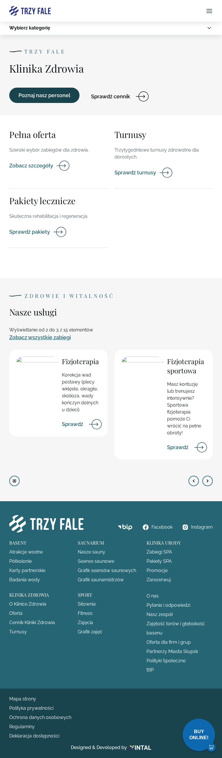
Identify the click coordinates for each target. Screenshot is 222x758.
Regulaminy (22, 726)
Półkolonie (20, 561)
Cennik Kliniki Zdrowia (32, 622)
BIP (150, 670)
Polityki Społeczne (166, 660)
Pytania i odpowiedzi (168, 605)
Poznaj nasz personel (44, 95)
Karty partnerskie (27, 570)
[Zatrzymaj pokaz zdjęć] (14, 481)
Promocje (157, 570)
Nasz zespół (160, 614)
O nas (153, 596)
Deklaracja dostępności (34, 736)
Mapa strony (22, 699)
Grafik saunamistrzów (101, 579)
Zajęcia (85, 622)
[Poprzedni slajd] (193, 481)
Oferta (16, 613)
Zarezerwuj (159, 579)
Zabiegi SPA (159, 552)
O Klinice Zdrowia (27, 604)
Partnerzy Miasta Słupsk (172, 651)
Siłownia (87, 604)
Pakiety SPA (159, 561)
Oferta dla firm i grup (169, 642)
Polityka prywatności (31, 708)
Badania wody (24, 579)
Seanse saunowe (96, 561)
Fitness (85, 613)
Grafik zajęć (90, 632)
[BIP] (125, 527)
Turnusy (18, 632)
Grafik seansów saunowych (107, 570)
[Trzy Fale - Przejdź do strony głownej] (30, 11)
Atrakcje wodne (26, 552)
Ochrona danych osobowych (40, 717)
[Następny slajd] (207, 481)
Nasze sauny (91, 552)
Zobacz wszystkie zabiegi (40, 337)
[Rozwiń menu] (209, 28)
